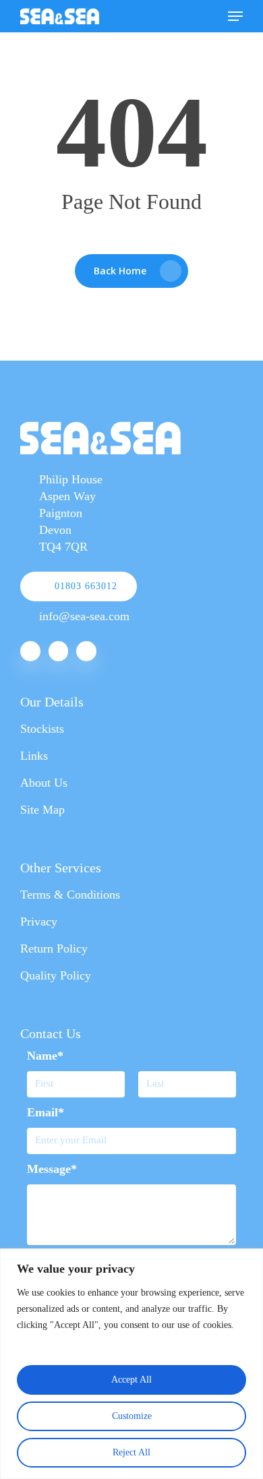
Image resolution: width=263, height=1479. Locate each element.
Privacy (38, 921)
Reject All (131, 1452)
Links (34, 755)
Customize (132, 1416)
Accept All (131, 1380)
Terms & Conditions (70, 894)
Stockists (42, 728)
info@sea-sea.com (84, 616)
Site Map (42, 809)
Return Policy (54, 948)
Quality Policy (55, 975)
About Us (43, 782)
